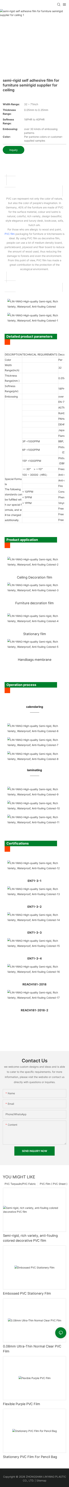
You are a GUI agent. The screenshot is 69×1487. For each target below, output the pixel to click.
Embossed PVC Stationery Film (27, 1293)
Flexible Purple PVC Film (21, 1404)
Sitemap (41, 1480)
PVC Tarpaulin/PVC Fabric (20, 1183)
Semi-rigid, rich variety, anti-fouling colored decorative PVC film (30, 1238)
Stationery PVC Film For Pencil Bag (30, 1457)
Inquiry (13, 149)
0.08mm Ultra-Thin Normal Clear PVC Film (32, 1348)
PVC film (10, 233)
